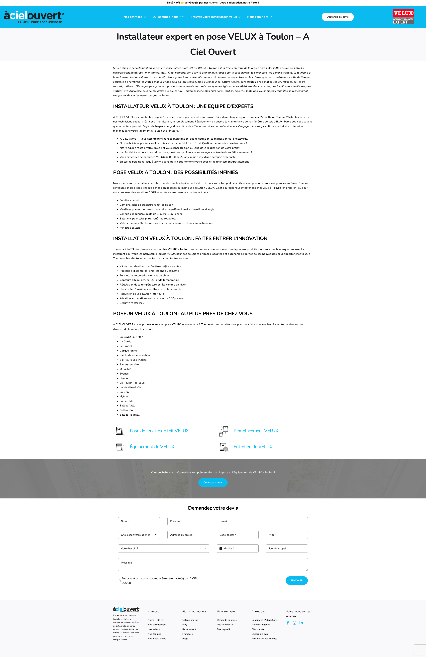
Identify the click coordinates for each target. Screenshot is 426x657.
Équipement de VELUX (152, 447)
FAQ (184, 625)
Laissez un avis (260, 634)
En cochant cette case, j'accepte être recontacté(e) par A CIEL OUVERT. (160, 581)
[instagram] (294, 623)
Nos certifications (157, 625)
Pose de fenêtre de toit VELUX (159, 431)
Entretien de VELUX (253, 447)
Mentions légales (261, 625)
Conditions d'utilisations (265, 620)
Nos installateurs (157, 639)
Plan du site (258, 629)
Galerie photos (190, 620)
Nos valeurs (154, 629)
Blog (185, 639)
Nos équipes (154, 634)
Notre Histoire (155, 620)
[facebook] (288, 623)
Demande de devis (227, 620)
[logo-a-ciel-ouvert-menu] (33, 10)
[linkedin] (301, 623)
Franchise (187, 634)
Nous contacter (225, 625)
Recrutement (189, 629)
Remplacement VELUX (256, 431)
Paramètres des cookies (264, 639)
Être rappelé (223, 629)
